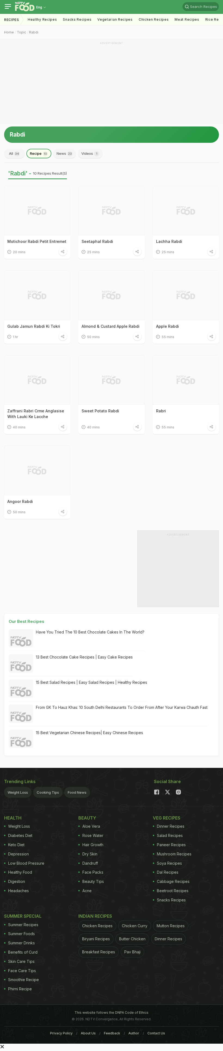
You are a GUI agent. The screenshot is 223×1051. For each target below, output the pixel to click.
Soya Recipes (169, 863)
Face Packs (92, 872)
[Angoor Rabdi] (37, 470)
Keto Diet (16, 844)
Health (12, 818)
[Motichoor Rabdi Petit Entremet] (37, 210)
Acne (87, 890)
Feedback (112, 1033)
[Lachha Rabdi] (186, 210)
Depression (18, 854)
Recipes (11, 20)
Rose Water (92, 835)
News (64, 153)
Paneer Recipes (171, 844)
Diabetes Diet (20, 835)
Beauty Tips (93, 881)
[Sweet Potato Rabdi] (111, 380)
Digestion (16, 881)
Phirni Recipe (20, 989)
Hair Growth (92, 844)
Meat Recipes (187, 19)
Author (133, 1033)
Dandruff (90, 863)
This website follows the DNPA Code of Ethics (111, 1012)
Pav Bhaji (132, 952)
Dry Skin (89, 854)
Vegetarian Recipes (115, 19)
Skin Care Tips (21, 961)
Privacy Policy (61, 1033)
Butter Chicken (132, 938)
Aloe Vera (91, 826)
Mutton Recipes (171, 925)
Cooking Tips (48, 792)
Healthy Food (20, 872)
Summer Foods (21, 933)
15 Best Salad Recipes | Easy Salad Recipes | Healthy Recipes (91, 682)
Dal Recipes (167, 872)
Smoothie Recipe (23, 979)
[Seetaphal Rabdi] (111, 210)
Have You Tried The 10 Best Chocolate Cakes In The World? (90, 632)
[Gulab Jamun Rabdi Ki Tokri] (37, 295)
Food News (77, 792)
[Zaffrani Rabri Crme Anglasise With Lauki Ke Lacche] (37, 380)
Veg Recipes (166, 818)
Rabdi (33, 32)
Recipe (38, 153)
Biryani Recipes (96, 938)
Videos (89, 153)
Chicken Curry (134, 925)
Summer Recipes (23, 924)
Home (9, 32)
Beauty (87, 818)
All (14, 153)
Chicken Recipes (154, 19)
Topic (21, 32)
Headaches (18, 890)
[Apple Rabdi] (186, 295)
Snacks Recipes (77, 19)
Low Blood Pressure (26, 863)
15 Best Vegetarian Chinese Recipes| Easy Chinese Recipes (89, 732)
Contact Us (156, 1033)
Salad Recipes (170, 835)
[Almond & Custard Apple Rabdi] (111, 295)
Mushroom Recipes (174, 854)
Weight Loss (18, 792)
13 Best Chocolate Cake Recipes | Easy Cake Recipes (84, 657)
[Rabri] (186, 380)
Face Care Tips (22, 970)
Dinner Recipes (170, 826)
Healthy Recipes (42, 19)
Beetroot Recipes (172, 890)
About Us (88, 1033)
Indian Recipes (95, 916)
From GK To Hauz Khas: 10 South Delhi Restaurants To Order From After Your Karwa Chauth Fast (121, 707)
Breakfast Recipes (98, 952)
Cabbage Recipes (173, 881)
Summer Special (23, 916)
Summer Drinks (21, 943)
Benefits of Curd (23, 952)
